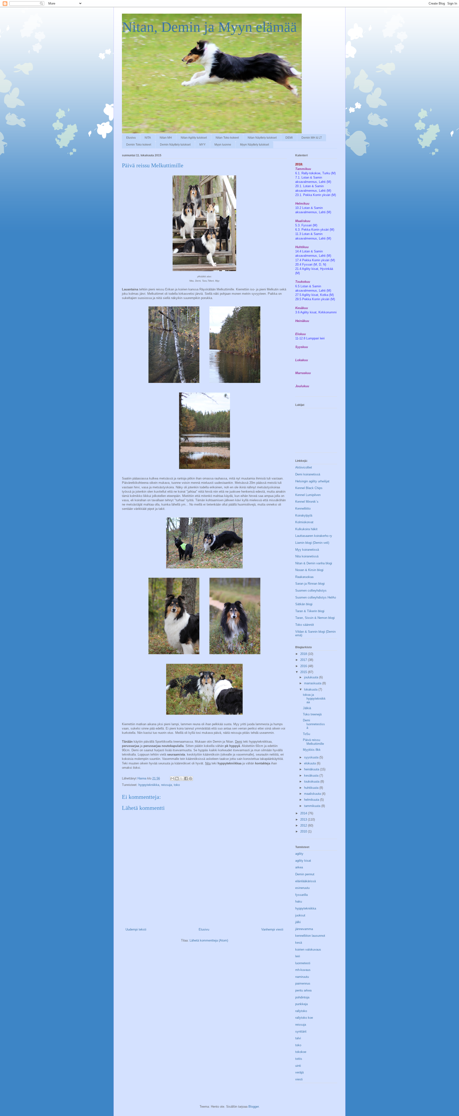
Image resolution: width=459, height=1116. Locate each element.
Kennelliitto (303, 508)
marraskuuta (313, 683)
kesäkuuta (311, 775)
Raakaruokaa (304, 577)
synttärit (300, 1031)
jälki (298, 922)
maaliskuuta (313, 793)
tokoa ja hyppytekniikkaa (314, 698)
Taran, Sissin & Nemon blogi (315, 618)
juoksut (300, 915)
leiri (297, 956)
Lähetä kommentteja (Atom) (209, 940)
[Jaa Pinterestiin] (190, 778)
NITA (148, 137)
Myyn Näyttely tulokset (254, 144)
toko (177, 785)
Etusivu (131, 137)
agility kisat (303, 860)
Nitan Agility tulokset (194, 137)
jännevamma (304, 929)
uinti (298, 1065)
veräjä (299, 1072)
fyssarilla (301, 895)
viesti (299, 1079)
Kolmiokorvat (304, 522)
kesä (298, 942)
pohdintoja (302, 997)
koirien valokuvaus (308, 949)
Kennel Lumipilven (308, 495)
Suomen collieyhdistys (311, 590)
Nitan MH (166, 137)
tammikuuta (312, 806)
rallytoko (301, 1011)
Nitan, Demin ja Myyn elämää (209, 27)
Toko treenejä (312, 714)
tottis (298, 1059)
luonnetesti (302, 963)
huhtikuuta (311, 787)
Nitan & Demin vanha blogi (313, 563)
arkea (299, 867)
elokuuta (310, 763)
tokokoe (300, 1052)
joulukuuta (311, 677)
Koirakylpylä (303, 515)
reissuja (166, 785)
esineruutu (302, 888)
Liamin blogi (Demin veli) (312, 542)
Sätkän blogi (303, 604)
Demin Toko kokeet (138, 144)
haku (298, 901)
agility (299, 853)
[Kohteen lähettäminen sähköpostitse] (172, 778)
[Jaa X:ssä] (181, 778)
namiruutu (302, 977)
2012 (304, 825)
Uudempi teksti (136, 929)
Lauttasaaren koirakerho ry (313, 536)
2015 (304, 672)
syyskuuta (311, 757)
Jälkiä (307, 708)
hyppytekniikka (148, 785)
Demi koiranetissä (307, 474)
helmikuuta (312, 799)
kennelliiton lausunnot (310, 935)
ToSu (306, 734)
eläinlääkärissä (305, 881)
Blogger (253, 1106)
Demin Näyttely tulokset (175, 144)
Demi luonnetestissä (314, 724)
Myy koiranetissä (307, 549)
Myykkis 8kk (312, 749)
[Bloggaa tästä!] (177, 778)
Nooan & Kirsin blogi (309, 570)
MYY (202, 144)
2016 (304, 666)
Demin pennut (304, 874)
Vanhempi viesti (272, 929)
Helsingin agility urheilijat (312, 481)
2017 (304, 660)
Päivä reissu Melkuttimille (313, 742)
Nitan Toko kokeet (227, 137)
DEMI (289, 137)
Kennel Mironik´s (306, 501)
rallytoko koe (304, 1017)
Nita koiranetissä (306, 556)
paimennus (302, 983)
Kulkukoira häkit (306, 529)
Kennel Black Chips (308, 488)
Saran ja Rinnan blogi (310, 583)
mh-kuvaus (303, 970)
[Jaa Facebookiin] (186, 778)
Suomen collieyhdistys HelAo (315, 597)
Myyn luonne (222, 144)
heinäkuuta (312, 769)
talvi (298, 1038)
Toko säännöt (304, 624)
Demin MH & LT (311, 137)
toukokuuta (312, 781)
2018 (304, 654)
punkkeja (301, 1004)
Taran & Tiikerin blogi (309, 611)
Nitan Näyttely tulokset (262, 137)
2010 (304, 831)
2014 (304, 813)
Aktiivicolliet (303, 467)
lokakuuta (311, 689)
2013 (304, 819)
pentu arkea (303, 990)
